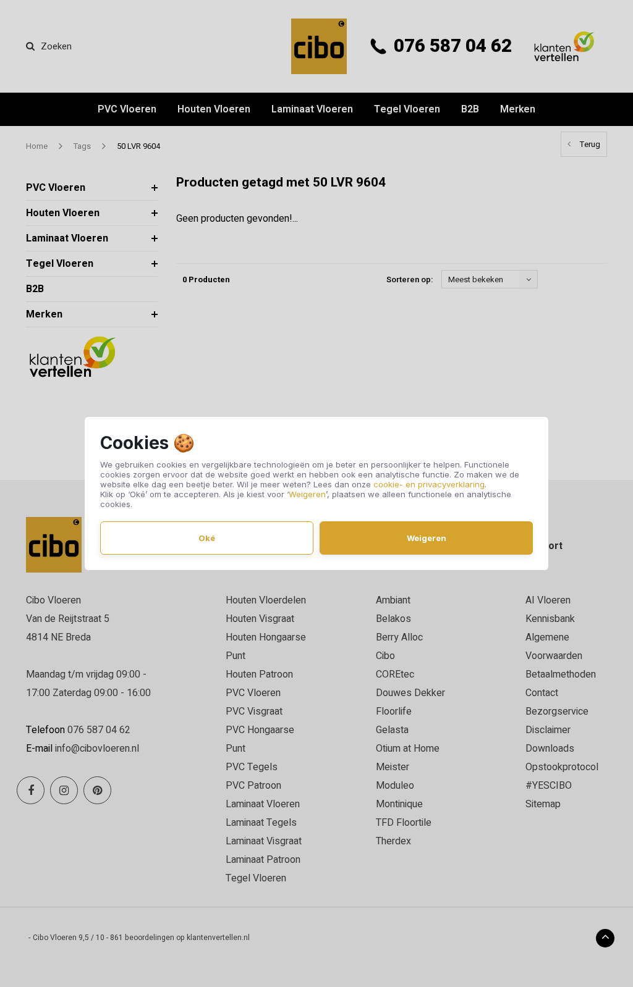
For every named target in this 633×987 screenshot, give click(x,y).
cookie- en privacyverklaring (429, 484)
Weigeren (307, 494)
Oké (206, 538)
